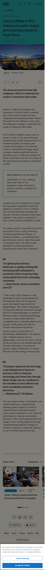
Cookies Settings (22, 558)
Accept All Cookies (22, 565)
